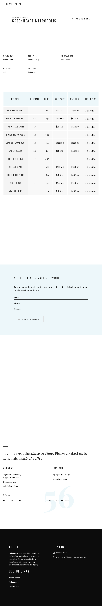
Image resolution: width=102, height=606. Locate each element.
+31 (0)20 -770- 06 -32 (61, 475)
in (20, 500)
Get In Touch (14, 586)
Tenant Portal (14, 577)
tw (12, 500)
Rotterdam (32, 72)
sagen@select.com (60, 479)
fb (4, 500)
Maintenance (14, 582)
